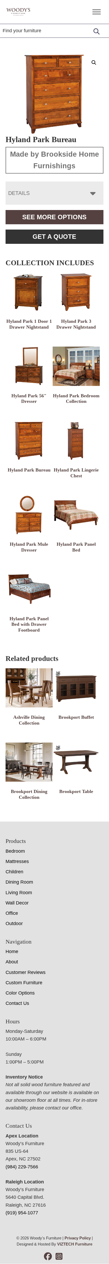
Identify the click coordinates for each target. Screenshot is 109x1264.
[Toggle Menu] (96, 11)
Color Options (20, 993)
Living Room (19, 892)
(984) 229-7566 (22, 1166)
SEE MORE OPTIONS (54, 217)
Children (14, 871)
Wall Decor (17, 903)
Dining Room (19, 882)
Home (12, 951)
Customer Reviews (26, 972)
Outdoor (14, 923)
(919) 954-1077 (22, 1212)
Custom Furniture (24, 982)
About (12, 961)
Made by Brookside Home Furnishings (54, 160)
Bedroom (15, 851)
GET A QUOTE (54, 236)
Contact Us (17, 1003)
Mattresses (17, 861)
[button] (94, 62)
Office (12, 913)
